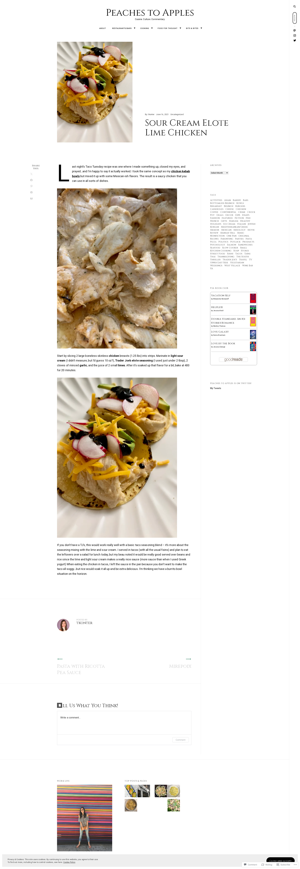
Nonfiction (217, 235)
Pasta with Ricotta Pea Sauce (81, 669)
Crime (241, 212)
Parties (239, 238)
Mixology (239, 229)
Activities (216, 200)
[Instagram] (294, 35)
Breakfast (216, 206)
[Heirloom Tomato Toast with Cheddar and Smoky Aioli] (131, 791)
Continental (228, 212)
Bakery (237, 200)
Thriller (215, 259)
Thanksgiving (226, 256)
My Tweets (215, 388)
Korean (214, 226)
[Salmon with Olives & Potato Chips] (161, 791)
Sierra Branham (219, 335)
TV (250, 259)
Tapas (247, 253)
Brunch (228, 206)
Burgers (240, 206)
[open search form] (294, 6)
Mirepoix (180, 666)
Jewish (251, 223)
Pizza (213, 241)
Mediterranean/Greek (234, 226)
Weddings (216, 265)
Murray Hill (227, 232)
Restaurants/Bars (122, 28)
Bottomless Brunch (222, 203)
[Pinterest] (294, 31)
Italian (241, 223)
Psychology (217, 244)
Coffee (214, 212)
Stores (245, 250)
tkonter (151, 114)
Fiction (239, 218)
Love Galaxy (220, 331)
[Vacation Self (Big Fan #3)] (253, 302)
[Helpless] (253, 313)
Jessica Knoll (218, 310)
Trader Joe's (230, 259)
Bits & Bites (192, 28)
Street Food (217, 253)
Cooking (144, 28)
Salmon (231, 244)
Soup (236, 250)
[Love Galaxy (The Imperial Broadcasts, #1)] (253, 338)
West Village (232, 265)
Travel (243, 259)
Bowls (240, 203)
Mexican (226, 229)
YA (211, 268)
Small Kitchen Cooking (228, 249)
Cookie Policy (69, 862)
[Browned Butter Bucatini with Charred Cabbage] (131, 806)
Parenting (227, 238)
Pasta (249, 238)
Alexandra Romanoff (221, 299)
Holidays (215, 223)
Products (248, 241)
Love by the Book (223, 343)
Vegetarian (237, 262)
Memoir (214, 229)
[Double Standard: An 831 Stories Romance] (253, 326)
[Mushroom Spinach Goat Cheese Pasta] (174, 806)
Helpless (217, 307)
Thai (212, 256)
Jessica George (219, 347)
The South (242, 256)
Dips (237, 215)
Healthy (245, 221)
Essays (245, 215)
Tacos (238, 253)
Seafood (215, 247)
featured (227, 218)
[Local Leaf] (144, 791)
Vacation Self (220, 295)
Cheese (229, 209)
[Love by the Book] (253, 350)
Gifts (224, 221)
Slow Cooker (230, 247)
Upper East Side (219, 262)
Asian (227, 200)
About (102, 28)
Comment (180, 739)
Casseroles (216, 209)
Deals (220, 215)
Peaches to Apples (150, 12)
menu (294, 6)
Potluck (235, 241)
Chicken (241, 209)
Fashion (215, 218)
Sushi (230, 253)
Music (240, 232)
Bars (245, 200)
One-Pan (231, 235)
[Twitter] (294, 40)
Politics (223, 241)
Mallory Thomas (219, 326)
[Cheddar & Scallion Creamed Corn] (174, 791)
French (214, 221)
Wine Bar (247, 265)
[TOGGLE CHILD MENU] (134, 28)
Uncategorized (177, 114)
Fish (248, 218)
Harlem (233, 221)
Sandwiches (245, 244)
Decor (229, 215)
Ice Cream (229, 223)
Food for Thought (168, 28)
